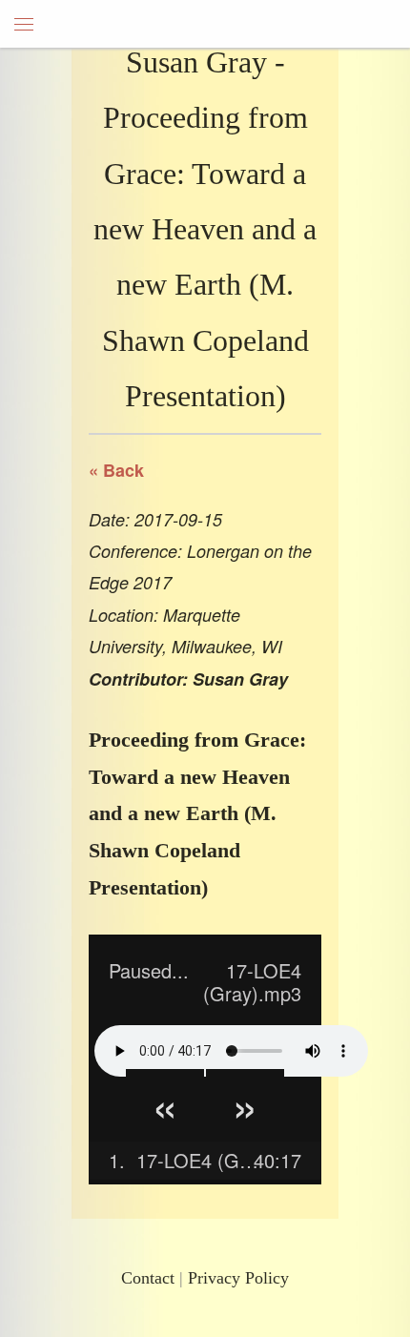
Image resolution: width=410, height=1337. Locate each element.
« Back (116, 470)
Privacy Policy (238, 1277)
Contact (147, 1277)
